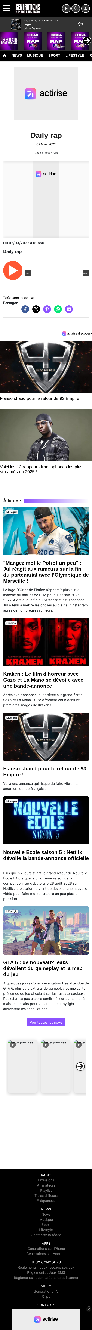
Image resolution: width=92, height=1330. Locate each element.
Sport (54, 55)
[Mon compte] (85, 8)
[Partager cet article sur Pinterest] (46, 311)
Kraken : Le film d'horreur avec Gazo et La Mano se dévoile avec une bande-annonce (43, 680)
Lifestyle (74, 55)
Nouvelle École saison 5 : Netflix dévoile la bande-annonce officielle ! (46, 858)
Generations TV (46, 1291)
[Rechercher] (75, 8)
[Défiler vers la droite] (80, 1066)
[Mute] (80, 24)
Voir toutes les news (46, 1022)
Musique (35, 55)
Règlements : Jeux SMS (46, 1272)
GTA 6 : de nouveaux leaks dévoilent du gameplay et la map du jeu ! (43, 968)
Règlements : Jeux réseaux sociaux (46, 1267)
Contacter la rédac (46, 1235)
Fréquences (46, 1200)
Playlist (46, 1190)
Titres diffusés (46, 1195)
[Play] (5, 38)
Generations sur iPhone (46, 1248)
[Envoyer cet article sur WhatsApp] (57, 311)
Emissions (46, 1180)
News (17, 55)
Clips (46, 1296)
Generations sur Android (46, 1254)
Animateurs (46, 1185)
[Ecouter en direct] (66, 8)
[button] (23, 1066)
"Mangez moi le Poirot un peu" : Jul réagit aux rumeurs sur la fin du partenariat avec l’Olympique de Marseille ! (46, 572)
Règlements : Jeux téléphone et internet (46, 1277)
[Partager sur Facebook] (24, 311)
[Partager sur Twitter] (35, 311)
